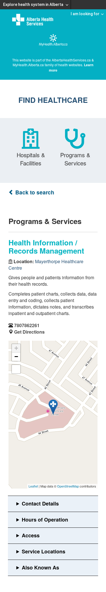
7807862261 (27, 325)
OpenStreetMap (68, 486)
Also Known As (40, 567)
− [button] (16, 356)
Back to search (34, 192)
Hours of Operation (45, 519)
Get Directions (29, 332)
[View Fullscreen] (16, 369)
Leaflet (33, 486)
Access (31, 535)
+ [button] (16, 348)
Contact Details (40, 503)
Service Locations (43, 551)
